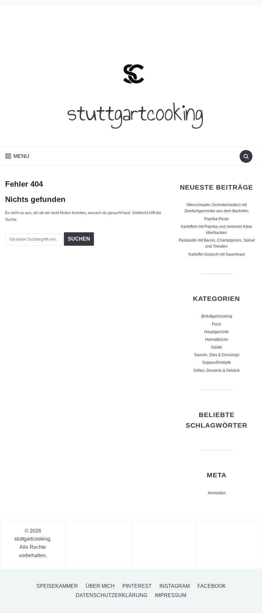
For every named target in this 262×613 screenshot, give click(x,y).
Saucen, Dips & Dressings (216, 355)
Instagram (174, 586)
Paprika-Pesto (216, 219)
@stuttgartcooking (216, 316)
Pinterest (137, 586)
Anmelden (217, 493)
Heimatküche (216, 339)
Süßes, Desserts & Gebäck (216, 370)
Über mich (100, 586)
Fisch (216, 324)
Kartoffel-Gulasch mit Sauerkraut (217, 254)
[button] (17, 156)
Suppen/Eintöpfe (216, 362)
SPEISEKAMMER (57, 586)
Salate (216, 347)
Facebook (211, 586)
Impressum (170, 595)
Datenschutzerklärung (111, 595)
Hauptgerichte (216, 332)
